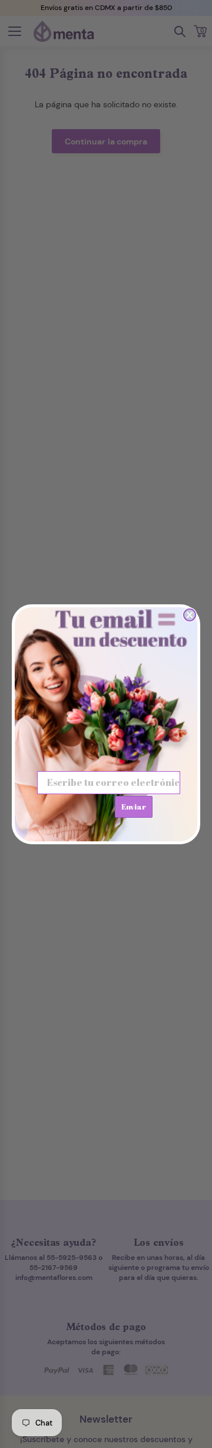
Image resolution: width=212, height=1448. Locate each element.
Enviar (133, 806)
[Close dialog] (190, 615)
